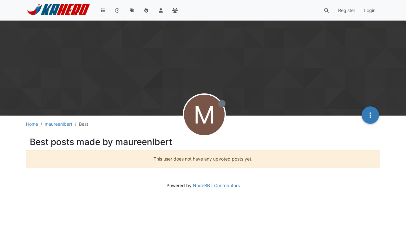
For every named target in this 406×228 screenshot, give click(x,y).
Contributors (227, 185)
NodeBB (201, 185)
